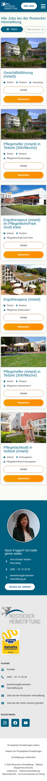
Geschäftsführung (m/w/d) (18, 74)
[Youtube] (26, 723)
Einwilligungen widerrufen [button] (23, 757)
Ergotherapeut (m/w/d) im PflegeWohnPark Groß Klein (22, 223)
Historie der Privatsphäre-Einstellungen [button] (23, 751)
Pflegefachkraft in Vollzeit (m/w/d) (18, 449)
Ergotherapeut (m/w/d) (22, 299)
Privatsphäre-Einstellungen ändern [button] (23, 745)
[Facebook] (15, 723)
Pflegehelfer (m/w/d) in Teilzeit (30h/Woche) (22, 146)
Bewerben (23, 99)
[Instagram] (5, 723)
